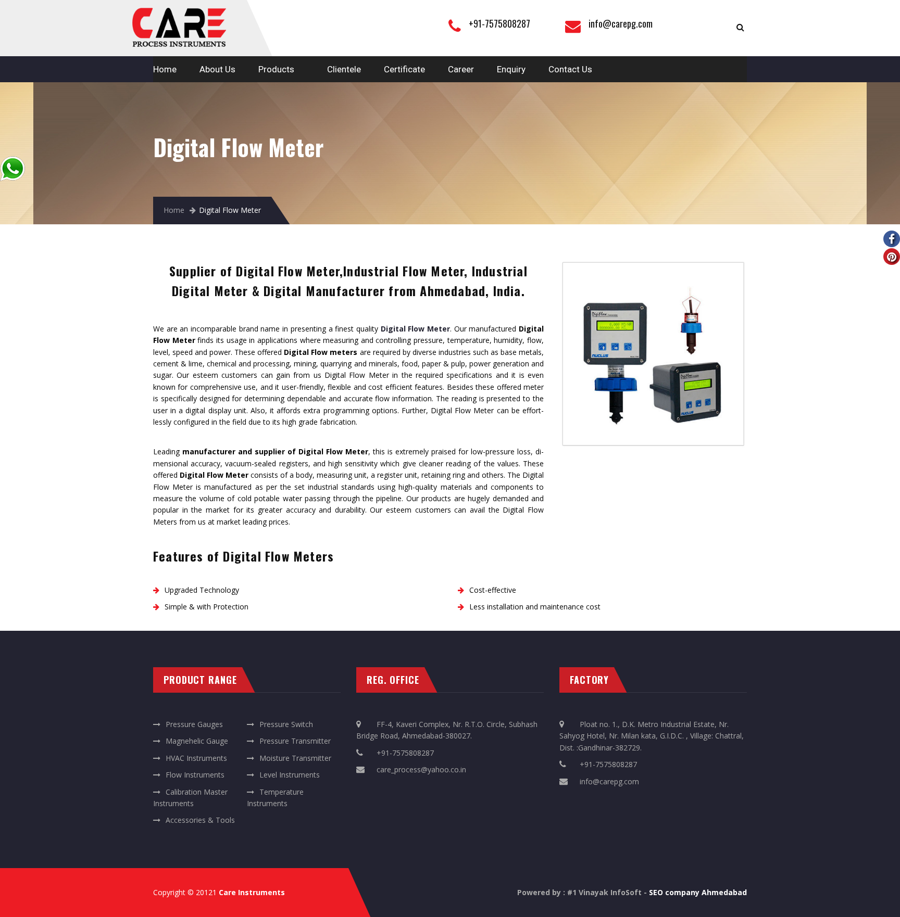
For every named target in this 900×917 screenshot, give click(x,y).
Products (276, 69)
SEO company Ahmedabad (698, 892)
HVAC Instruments (196, 758)
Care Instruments (252, 892)
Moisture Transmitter (295, 758)
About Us (217, 69)
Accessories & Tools (200, 820)
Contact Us (570, 69)
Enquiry (511, 69)
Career (461, 69)
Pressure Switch (286, 724)
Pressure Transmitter (295, 741)
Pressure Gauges (194, 724)
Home (165, 69)
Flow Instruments (195, 775)
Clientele (344, 69)
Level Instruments (289, 775)
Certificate (404, 69)
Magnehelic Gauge (197, 741)
